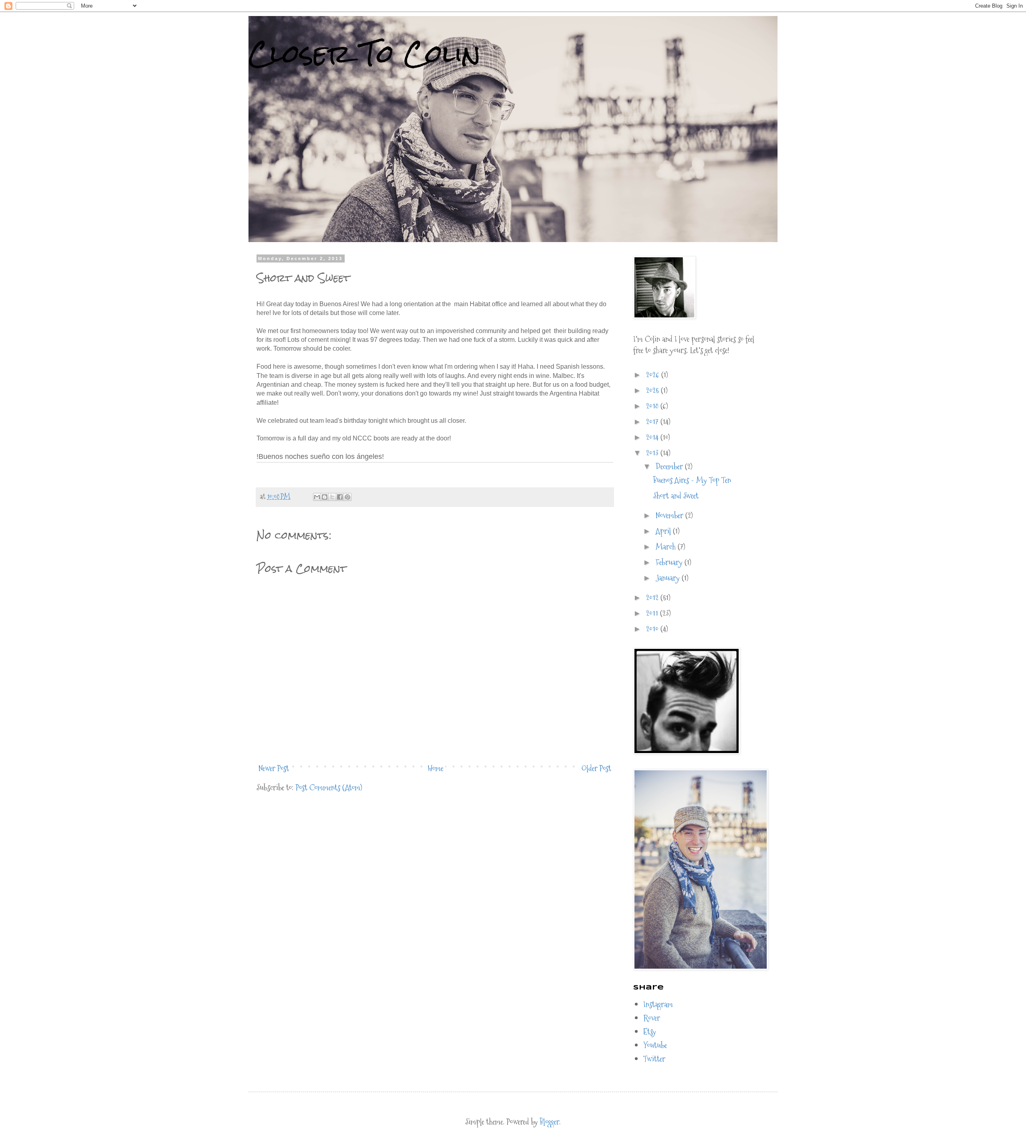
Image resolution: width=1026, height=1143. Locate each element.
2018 (653, 406)
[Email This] (317, 497)
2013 (653, 452)
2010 (653, 628)
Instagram (658, 1004)
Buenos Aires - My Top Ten (692, 480)
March (667, 546)
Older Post (596, 768)
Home (435, 768)
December (670, 466)
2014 (653, 437)
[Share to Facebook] (340, 497)
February (670, 562)
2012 (653, 597)
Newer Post (274, 768)
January (669, 578)
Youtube (655, 1045)
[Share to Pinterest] (347, 497)
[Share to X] (332, 497)
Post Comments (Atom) (329, 787)
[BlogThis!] (325, 497)
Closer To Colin (364, 53)
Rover (651, 1018)
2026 (653, 374)
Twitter (654, 1058)
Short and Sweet (676, 495)
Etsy (649, 1031)
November (670, 515)
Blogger (549, 1121)
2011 (653, 613)
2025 (653, 390)
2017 (653, 421)
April (664, 531)
